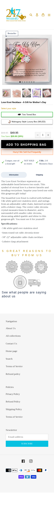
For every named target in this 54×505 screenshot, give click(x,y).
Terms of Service (14, 366)
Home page (11, 351)
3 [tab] (24, 82)
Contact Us (11, 344)
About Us (11, 328)
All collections (13, 336)
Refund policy (13, 374)
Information (13, 175)
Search (9, 359)
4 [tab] (27, 82)
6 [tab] (31, 82)
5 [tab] (29, 82)
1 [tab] (20, 82)
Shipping (39, 175)
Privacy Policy (13, 394)
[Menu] (49, 15)
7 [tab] (34, 82)
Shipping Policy (14, 409)
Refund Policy (13, 402)
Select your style (8, 108)
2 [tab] (22, 82)
